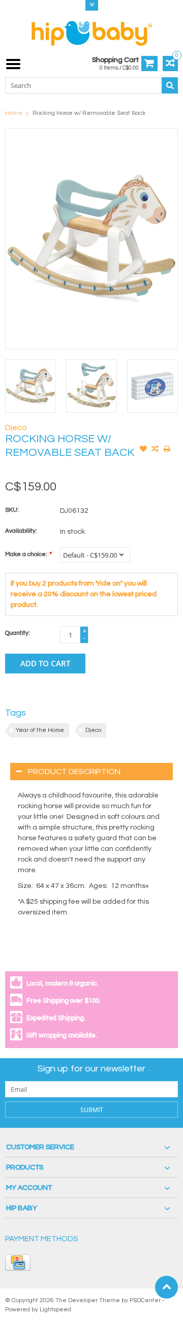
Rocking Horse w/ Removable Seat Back (89, 113)
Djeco (16, 427)
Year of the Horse (40, 730)
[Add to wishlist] (143, 449)
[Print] (166, 449)
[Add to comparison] (155, 449)
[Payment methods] (17, 1262)
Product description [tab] (74, 771)
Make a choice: (28, 554)
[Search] (170, 85)
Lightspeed (55, 1309)
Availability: (21, 531)
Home (13, 113)
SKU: (12, 510)
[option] (30, 386)
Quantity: (17, 633)
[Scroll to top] (166, 1287)
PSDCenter (145, 1300)
